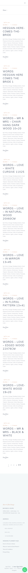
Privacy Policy (6, 552)
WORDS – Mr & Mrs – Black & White (13, 432)
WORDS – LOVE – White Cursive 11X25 (13, 168)
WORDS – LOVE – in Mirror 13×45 (13, 258)
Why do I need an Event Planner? (11, 546)
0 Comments (14, 25)
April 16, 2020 (7, 22)
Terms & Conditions (8, 549)
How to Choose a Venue (9, 543)
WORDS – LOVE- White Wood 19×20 (14, 389)
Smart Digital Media (18, 566)
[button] (24, 569)
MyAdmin (5, 25)
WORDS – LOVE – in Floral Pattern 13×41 (14, 302)
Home (4, 10)
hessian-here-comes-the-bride (14, 31)
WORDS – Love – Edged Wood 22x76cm (14, 345)
